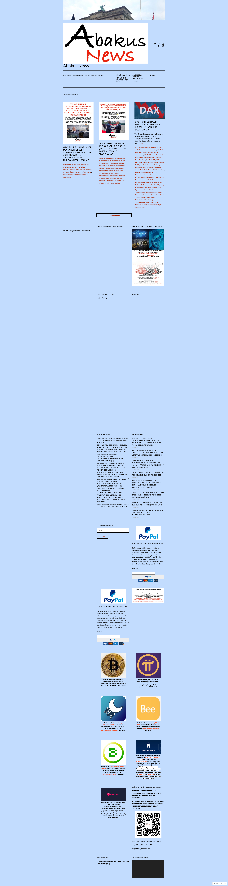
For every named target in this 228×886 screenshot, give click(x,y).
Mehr (141, 143)
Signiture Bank (139, 190)
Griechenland (139, 170)
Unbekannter (67, 177)
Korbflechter (103, 173)
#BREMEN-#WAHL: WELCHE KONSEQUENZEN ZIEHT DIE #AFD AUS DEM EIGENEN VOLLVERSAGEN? (147, 512)
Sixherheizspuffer (140, 192)
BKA (79, 164)
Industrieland (109, 170)
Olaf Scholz (90, 169)
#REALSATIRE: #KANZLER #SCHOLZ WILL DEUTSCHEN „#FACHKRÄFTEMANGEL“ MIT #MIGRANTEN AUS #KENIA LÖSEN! (113, 148)
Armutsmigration (115, 160)
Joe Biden (143, 172)
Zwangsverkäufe (140, 207)
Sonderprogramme (152, 192)
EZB (154, 160)
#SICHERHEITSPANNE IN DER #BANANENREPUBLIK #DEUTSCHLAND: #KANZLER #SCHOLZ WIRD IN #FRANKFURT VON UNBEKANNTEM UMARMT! (77, 153)
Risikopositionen (139, 187)
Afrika (101, 158)
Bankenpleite (143, 152)
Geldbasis (150, 165)
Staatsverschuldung (141, 197)
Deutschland (85, 164)
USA (146, 200)
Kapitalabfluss (139, 175)
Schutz (89, 172)
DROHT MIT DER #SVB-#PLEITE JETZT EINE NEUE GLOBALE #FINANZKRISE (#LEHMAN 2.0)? (147, 126)
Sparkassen (138, 195)
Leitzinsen (138, 180)
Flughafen (67, 167)
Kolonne (83, 169)
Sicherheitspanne (76, 174)
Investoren (161, 170)
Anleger (148, 147)
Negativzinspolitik (157, 180)
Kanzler (77, 169)
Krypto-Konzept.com (141, 177)
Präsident (154, 185)
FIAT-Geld (138, 162)
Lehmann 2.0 (160, 177)
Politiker (137, 185)
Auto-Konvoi (67, 164)
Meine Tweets (102, 298)
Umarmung (85, 174)
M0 (150, 180)
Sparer (160, 192)
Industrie (102, 170)
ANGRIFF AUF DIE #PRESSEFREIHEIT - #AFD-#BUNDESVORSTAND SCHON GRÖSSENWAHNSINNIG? (112, 454)
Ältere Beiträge (114, 215)
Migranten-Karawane (116, 178)
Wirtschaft (117, 183)
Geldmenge (157, 165)
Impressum (152, 75)
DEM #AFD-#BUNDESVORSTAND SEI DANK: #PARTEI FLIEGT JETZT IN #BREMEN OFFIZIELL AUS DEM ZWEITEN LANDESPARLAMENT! (113, 447)
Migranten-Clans (104, 178)
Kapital (155, 172)
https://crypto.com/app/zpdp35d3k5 (147, 772)
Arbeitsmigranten (109, 158)
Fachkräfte (121, 163)
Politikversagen (145, 185)
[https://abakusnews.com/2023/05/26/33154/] (140, 305)
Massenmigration (104, 175)
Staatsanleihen (160, 195)
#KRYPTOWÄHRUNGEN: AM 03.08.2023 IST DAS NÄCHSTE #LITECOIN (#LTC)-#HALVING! (147, 504)
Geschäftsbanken (148, 167)
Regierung (161, 185)
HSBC (155, 170)
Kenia (122, 170)
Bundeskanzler (104, 163)
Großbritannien (148, 170)
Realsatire (102, 183)
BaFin (136, 152)
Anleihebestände (156, 147)
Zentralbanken (147, 205)
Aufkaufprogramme (140, 150)
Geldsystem (138, 167)
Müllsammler (114, 175)
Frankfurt (73, 167)
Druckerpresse (148, 157)
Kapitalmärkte (148, 175)
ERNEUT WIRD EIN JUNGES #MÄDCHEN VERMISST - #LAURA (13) (110, 460)
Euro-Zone (142, 160)
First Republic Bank (140, 165)
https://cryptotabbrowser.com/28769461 (113, 685)
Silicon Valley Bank (150, 190)
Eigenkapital (157, 157)
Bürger (74, 164)
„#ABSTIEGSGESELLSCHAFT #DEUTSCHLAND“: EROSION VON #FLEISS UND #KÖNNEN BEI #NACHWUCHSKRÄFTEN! (148, 495)
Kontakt (135, 82)
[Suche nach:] (113, 530)
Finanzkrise (161, 162)
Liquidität (145, 180)
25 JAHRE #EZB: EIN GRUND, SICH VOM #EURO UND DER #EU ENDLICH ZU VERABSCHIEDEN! (113, 505)
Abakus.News (76, 65)
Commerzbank (139, 155)
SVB (155, 197)
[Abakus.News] (114, 10)
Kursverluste (151, 177)
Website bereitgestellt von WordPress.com (76, 231)
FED (158, 160)
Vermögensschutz (140, 202)
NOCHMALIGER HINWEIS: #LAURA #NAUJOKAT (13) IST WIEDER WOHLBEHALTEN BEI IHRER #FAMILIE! (113, 440)
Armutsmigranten (104, 160)
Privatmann (77, 172)
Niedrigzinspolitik (140, 182)
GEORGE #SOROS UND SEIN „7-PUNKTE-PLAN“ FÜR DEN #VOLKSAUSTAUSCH (113, 480)
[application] (148, 869)
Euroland (149, 160)
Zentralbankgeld (156, 205)
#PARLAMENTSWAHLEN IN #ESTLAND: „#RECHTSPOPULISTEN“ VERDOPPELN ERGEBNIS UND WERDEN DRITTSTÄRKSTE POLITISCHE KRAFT (111, 487)
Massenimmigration (113, 173)
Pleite (156, 182)
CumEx (147, 155)
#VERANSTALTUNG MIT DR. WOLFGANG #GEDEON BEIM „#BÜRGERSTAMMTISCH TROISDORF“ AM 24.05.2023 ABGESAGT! (111, 465)
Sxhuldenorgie (139, 200)
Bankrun (151, 152)
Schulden (148, 187)
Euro (136, 160)
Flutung (102, 168)
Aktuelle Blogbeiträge (123, 75)
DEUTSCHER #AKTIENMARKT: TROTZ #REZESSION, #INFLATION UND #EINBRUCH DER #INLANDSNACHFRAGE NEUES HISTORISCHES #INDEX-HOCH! (147, 484)
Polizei (71, 172)
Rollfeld (84, 172)
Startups (150, 197)
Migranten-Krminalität (106, 180)
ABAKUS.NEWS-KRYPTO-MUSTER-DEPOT (122, 80)
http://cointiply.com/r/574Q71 (113, 806)
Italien (137, 172)
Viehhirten (109, 183)
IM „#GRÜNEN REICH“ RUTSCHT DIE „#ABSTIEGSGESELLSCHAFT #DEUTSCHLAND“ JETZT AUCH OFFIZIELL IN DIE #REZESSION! (147, 453)
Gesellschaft (81, 167)
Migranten (122, 175)
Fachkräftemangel (120, 165)
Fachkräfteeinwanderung (107, 165)
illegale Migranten (119, 168)
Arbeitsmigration (120, 158)
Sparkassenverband (148, 195)
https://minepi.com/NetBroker (148, 685)
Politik (66, 172)
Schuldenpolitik (157, 187)
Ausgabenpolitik (151, 150)
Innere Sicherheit (69, 169)
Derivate (152, 155)
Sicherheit (67, 174)
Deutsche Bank (160, 155)
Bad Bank (160, 150)
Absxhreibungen (140, 147)
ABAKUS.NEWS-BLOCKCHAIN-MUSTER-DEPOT (138, 77)
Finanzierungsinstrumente (149, 162)
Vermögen (151, 200)
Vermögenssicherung (153, 202)
